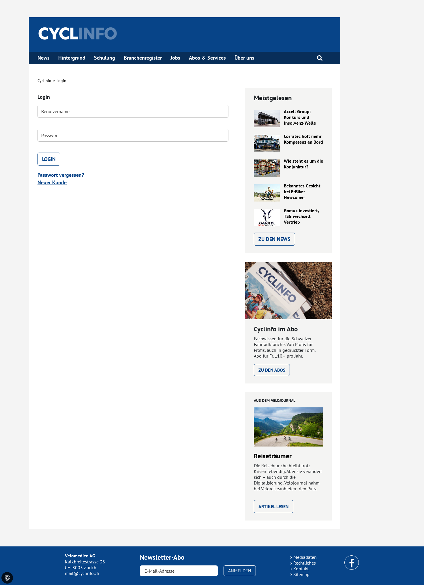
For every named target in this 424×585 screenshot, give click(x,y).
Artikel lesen (273, 507)
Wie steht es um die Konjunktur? (303, 164)
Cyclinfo (44, 80)
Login (61, 80)
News (43, 58)
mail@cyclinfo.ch (82, 573)
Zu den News (274, 239)
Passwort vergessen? (60, 175)
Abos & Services (207, 58)
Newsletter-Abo (162, 557)
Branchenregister (143, 58)
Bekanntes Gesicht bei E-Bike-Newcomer (302, 191)
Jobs (175, 58)
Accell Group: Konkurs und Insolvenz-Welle (300, 117)
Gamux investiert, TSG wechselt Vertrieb (301, 216)
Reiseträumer (273, 456)
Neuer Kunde (52, 182)
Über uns (244, 58)
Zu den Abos (271, 370)
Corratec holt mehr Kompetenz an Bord (303, 139)
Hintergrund (71, 58)
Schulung (104, 58)
